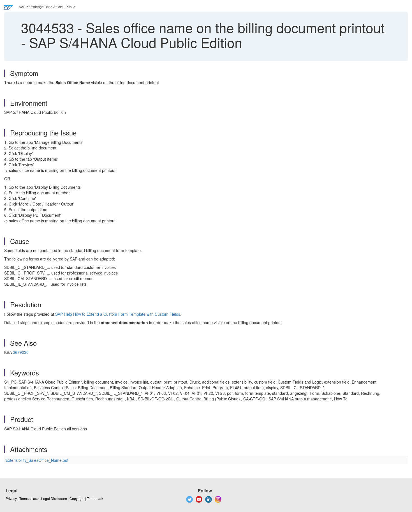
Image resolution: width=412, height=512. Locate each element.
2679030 (21, 352)
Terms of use (29, 498)
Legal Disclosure (54, 498)
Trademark (95, 498)
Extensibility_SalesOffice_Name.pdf (37, 460)
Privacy (11, 498)
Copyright (77, 498)
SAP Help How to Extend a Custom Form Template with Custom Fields (117, 314)
